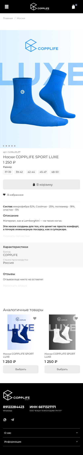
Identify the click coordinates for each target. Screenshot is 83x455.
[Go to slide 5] (14, 146)
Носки (21, 18)
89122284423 (13, 407)
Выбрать (20, 369)
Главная (8, 18)
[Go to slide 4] (11, 146)
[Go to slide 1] (3, 146)
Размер (7, 167)
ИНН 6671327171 (43, 407)
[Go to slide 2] (6, 146)
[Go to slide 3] (9, 146)
